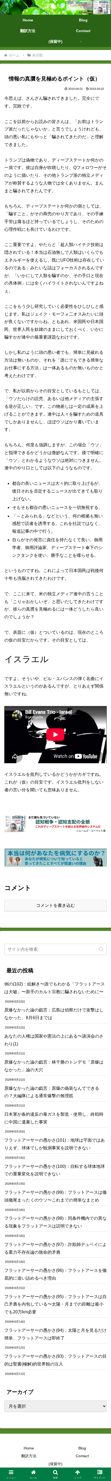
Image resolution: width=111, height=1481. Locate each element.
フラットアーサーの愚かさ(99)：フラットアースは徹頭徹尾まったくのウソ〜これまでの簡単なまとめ (55, 1196)
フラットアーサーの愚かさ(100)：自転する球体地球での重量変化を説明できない (54, 1170)
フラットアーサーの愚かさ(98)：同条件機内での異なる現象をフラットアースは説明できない (55, 1222)
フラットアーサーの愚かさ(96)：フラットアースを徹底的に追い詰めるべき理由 (55, 1274)
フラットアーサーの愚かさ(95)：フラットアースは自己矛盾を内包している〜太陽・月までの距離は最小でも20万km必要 (55, 1304)
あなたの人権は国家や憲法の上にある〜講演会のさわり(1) (53, 1040)
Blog (82, 1448)
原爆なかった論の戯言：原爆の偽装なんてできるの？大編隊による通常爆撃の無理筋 (51, 1092)
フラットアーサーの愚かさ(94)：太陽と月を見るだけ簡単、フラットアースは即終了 (55, 1334)
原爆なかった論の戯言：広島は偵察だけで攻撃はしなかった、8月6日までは (53, 1014)
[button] (101, 949)
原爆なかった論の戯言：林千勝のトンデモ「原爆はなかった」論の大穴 (53, 1066)
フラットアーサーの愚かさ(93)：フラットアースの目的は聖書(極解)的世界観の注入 (55, 1360)
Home (29, 1448)
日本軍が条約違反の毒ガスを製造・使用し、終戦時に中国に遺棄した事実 (53, 1118)
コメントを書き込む (55, 905)
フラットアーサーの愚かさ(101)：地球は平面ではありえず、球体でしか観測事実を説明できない (54, 1144)
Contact (82, 1456)
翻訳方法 (28, 1456)
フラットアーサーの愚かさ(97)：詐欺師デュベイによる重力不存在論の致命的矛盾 (55, 1248)
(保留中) (55, 1464)
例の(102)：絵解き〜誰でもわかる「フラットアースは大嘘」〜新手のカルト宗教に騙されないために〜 (54, 988)
